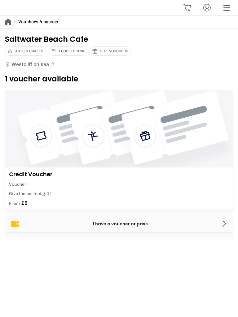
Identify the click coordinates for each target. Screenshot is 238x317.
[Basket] (187, 8)
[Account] (207, 8)
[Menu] (227, 8)
